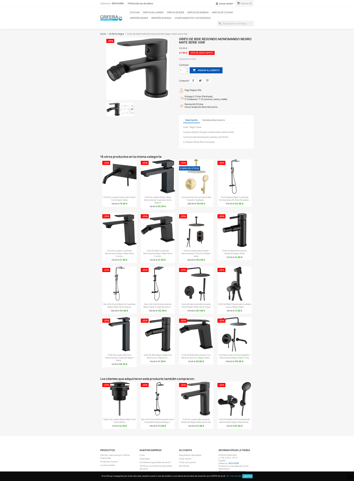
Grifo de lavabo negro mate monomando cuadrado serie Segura (157, 200)
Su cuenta (185, 450)
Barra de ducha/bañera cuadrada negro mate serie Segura (119, 305)
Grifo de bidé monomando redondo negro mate (234, 252)
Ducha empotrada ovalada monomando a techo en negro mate (196, 253)
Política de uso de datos (140, 3)
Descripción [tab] (191, 120)
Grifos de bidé (175, 12)
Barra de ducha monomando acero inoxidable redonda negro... (157, 420)
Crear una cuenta (187, 462)
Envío (142, 455)
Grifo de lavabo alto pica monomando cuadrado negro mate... (119, 358)
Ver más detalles (234, 476)
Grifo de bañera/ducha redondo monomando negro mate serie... (234, 420)
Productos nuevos (109, 461)
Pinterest (207, 80)
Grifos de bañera (198, 12)
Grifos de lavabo (153, 12)
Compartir (193, 80)
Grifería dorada (161, 17)
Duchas (135, 12)
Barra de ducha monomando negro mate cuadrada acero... (157, 305)
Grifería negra (139, 17)
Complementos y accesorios (193, 17)
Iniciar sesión (185, 458)
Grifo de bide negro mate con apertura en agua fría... (158, 356)
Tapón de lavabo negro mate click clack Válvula (119, 420)
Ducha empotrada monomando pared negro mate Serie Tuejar (196, 305)
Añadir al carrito (206, 70)
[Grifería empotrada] (111, 17)
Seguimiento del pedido (190, 455)
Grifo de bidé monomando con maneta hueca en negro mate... (196, 356)
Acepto (247, 476)
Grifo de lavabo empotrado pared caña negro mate (119, 198)
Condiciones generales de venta (155, 462)
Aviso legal (144, 458)
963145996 (118, 3)
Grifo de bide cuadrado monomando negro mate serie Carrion (157, 253)
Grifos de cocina (222, 12)
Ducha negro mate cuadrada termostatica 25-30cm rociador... (234, 198)
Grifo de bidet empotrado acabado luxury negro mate (234, 305)
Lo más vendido (107, 465)
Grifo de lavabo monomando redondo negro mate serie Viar (196, 420)
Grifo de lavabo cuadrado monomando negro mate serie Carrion (119, 253)
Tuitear (200, 80)
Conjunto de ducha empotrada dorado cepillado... (196, 198)
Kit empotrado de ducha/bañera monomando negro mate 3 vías (234, 356)
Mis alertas (184, 466)
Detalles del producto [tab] (213, 120)
